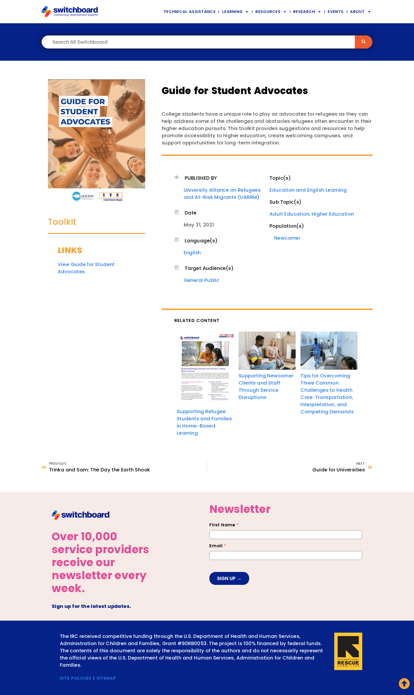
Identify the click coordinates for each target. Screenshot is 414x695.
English (192, 252)
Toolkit (62, 222)
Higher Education (333, 214)
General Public (201, 280)
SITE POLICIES (76, 678)
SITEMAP (106, 678)
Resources (268, 11)
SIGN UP (227, 578)
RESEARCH (304, 11)
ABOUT (357, 11)
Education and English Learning (308, 190)
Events (336, 11)
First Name (224, 525)
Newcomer (287, 238)
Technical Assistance (190, 11)
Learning (232, 11)
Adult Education (289, 214)
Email (217, 546)
